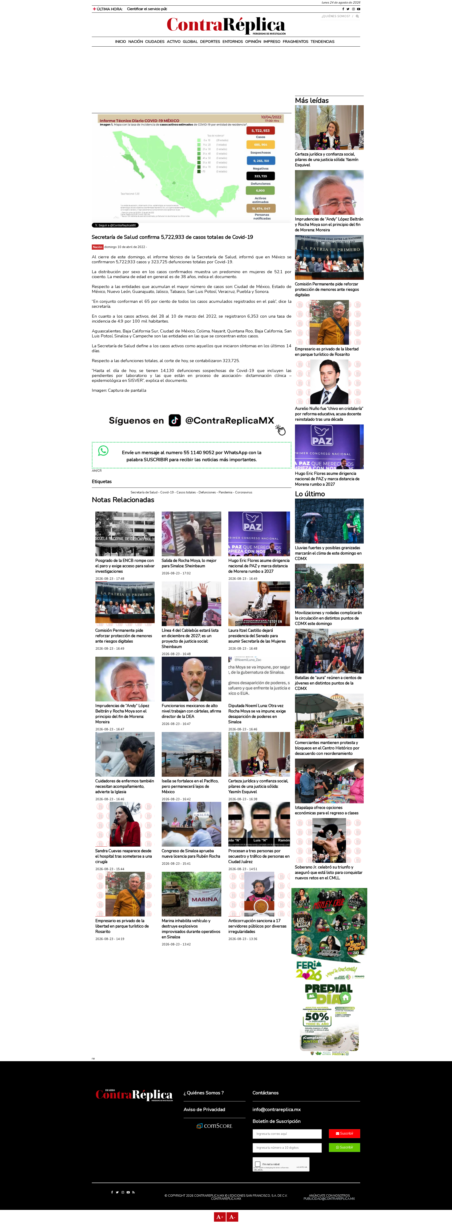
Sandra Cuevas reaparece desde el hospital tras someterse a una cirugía (123, 856)
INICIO (120, 41)
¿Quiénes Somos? (336, 16)
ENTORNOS (232, 41)
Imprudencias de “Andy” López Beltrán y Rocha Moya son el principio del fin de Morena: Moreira (122, 714)
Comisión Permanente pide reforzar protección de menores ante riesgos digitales (123, 636)
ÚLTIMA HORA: (109, 9)
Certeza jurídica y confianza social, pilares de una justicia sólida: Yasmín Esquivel (258, 786)
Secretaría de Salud (144, 492)
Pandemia (225, 492)
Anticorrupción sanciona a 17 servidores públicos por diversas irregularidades (257, 926)
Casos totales (186, 492)
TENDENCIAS (323, 41)
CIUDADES (155, 41)
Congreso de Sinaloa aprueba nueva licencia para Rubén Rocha (191, 853)
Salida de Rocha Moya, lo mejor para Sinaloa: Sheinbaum (189, 563)
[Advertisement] (191, 80)
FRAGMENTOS (295, 41)
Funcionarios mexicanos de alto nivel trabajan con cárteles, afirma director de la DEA (191, 711)
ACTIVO (174, 41)
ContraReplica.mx (226, 1199)
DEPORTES (210, 41)
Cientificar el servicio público (150, 9)
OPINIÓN (253, 41)
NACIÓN (135, 41)
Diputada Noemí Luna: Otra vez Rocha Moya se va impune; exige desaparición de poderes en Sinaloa (257, 714)
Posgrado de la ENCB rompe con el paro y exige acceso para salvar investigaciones (125, 566)
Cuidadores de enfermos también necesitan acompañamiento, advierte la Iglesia (124, 786)
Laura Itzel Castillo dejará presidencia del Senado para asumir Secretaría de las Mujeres (257, 636)
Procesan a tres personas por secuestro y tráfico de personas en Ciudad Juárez (259, 856)
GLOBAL (190, 41)
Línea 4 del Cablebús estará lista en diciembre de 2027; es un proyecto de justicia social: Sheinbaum (190, 638)
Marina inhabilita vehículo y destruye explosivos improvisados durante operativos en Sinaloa (191, 929)
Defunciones (207, 492)
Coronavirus (243, 492)
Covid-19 (167, 492)
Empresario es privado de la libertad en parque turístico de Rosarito (122, 926)
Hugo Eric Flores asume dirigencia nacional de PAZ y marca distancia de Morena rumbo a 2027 (259, 566)
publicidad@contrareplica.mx (329, 1199)
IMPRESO (271, 41)
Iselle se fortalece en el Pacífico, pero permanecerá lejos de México (190, 786)
